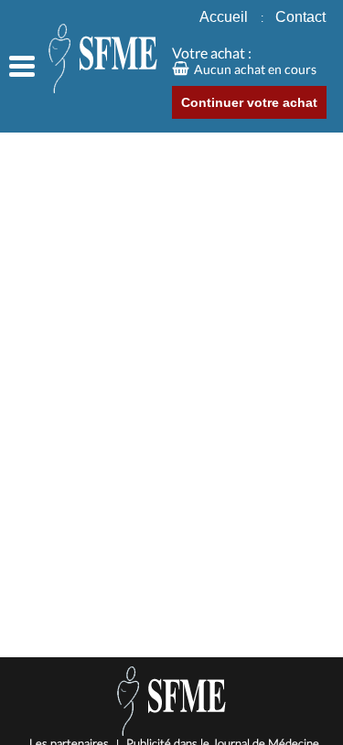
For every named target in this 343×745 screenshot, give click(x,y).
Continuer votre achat (249, 102)
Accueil (231, 17)
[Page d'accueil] (86, 60)
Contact (300, 17)
